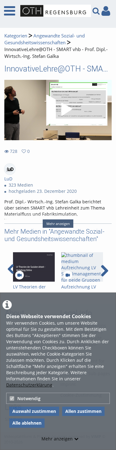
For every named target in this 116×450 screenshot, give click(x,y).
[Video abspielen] (58, 110)
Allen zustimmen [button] (83, 411)
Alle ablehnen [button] (26, 423)
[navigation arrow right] (104, 271)
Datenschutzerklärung (29, 385)
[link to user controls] (106, 11)
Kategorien (15, 35)
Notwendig (29, 398)
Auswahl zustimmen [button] (34, 411)
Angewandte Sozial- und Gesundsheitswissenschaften (44, 39)
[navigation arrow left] (11, 269)
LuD (8, 179)
